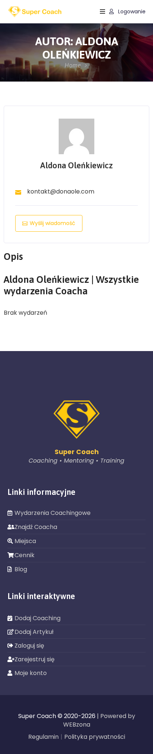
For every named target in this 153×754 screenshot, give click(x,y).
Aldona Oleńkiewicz (76, 165)
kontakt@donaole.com (60, 191)
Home (73, 65)
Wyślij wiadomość (52, 223)
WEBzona (76, 724)
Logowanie (131, 12)
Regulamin (43, 736)
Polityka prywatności (94, 736)
